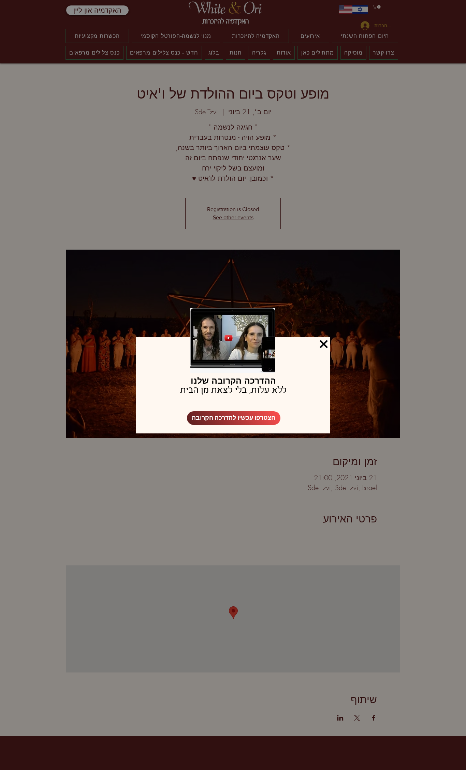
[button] (324, 344)
